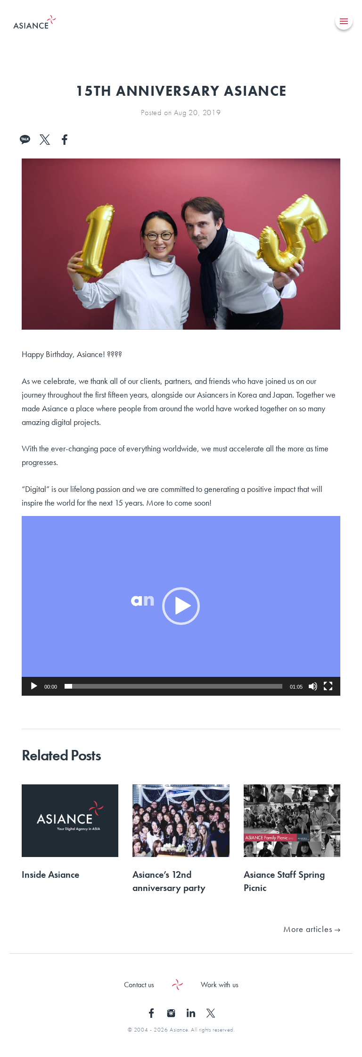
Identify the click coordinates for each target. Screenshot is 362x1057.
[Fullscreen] (328, 686)
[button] (181, 606)
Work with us (220, 985)
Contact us (139, 985)
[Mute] (313, 686)
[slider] (173, 686)
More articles (309, 929)
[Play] (34, 686)
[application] (181, 605)
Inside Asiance (50, 874)
